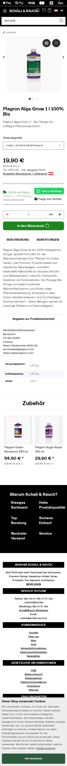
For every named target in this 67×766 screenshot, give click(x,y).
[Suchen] (62, 21)
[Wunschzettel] (44, 10)
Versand (32, 169)
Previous (4, 57)
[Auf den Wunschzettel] (56, 43)
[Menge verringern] (7, 214)
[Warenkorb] (49, 10)
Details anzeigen (45, 748)
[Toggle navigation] (5, 9)
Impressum (33, 686)
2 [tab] (33, 99)
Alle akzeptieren (33, 758)
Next (63, 57)
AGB (33, 670)
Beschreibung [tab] (18, 239)
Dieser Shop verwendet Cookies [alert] (23, 701)
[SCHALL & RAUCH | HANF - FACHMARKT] (23, 11)
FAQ (33, 644)
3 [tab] (37, 99)
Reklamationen (33, 678)
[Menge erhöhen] (60, 214)
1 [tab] (30, 99)
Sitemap (33, 690)
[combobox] (33, 146)
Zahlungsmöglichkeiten (33, 652)
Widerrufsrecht (34, 674)
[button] (58, 10)
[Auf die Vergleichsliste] (46, 43)
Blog (33, 640)
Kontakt (33, 632)
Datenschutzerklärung (33, 682)
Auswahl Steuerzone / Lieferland (25, 173)
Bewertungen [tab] (48, 239)
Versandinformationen (33, 648)
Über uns (33, 636)
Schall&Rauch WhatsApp (33, 610)
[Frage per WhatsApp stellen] (49, 191)
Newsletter (33, 656)
